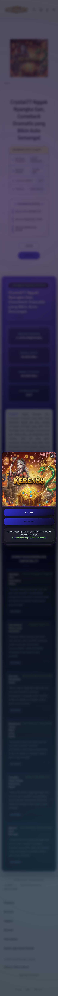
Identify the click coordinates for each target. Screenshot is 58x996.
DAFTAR (29, 521)
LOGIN (29, 512)
